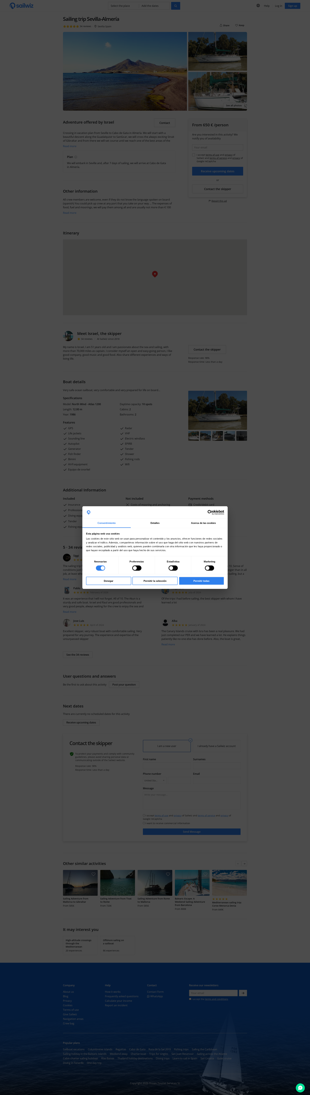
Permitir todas (201, 581)
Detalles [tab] (155, 523)
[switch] (136, 567)
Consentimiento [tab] (107, 523)
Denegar (108, 581)
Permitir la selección (155, 581)
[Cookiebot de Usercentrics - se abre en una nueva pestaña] (210, 512)
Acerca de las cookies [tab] (203, 523)
